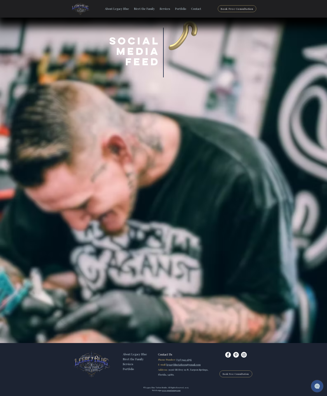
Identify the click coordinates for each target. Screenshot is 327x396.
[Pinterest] (236, 355)
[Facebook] (228, 355)
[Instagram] (244, 355)
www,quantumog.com (171, 390)
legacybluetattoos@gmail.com (184, 364)
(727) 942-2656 (184, 359)
